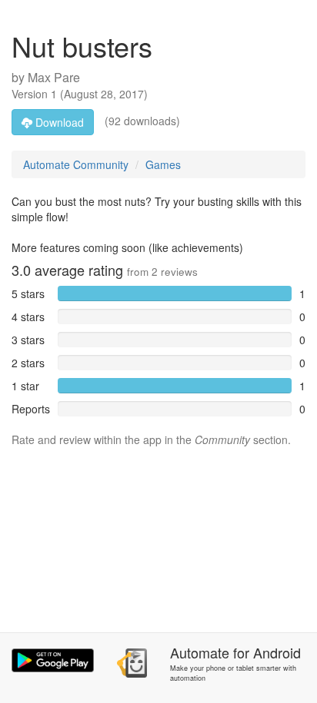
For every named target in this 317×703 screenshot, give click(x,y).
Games (163, 164)
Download (58, 122)
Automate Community (75, 164)
